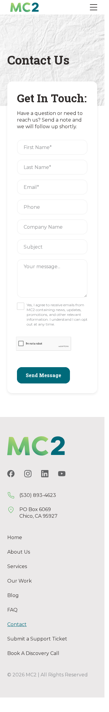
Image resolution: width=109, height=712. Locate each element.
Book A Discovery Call (33, 653)
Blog (13, 595)
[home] (23, 7)
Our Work (19, 581)
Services (17, 566)
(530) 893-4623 (37, 495)
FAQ (12, 610)
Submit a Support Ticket (37, 639)
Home (14, 537)
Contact (17, 624)
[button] (93, 7)
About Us (18, 552)
